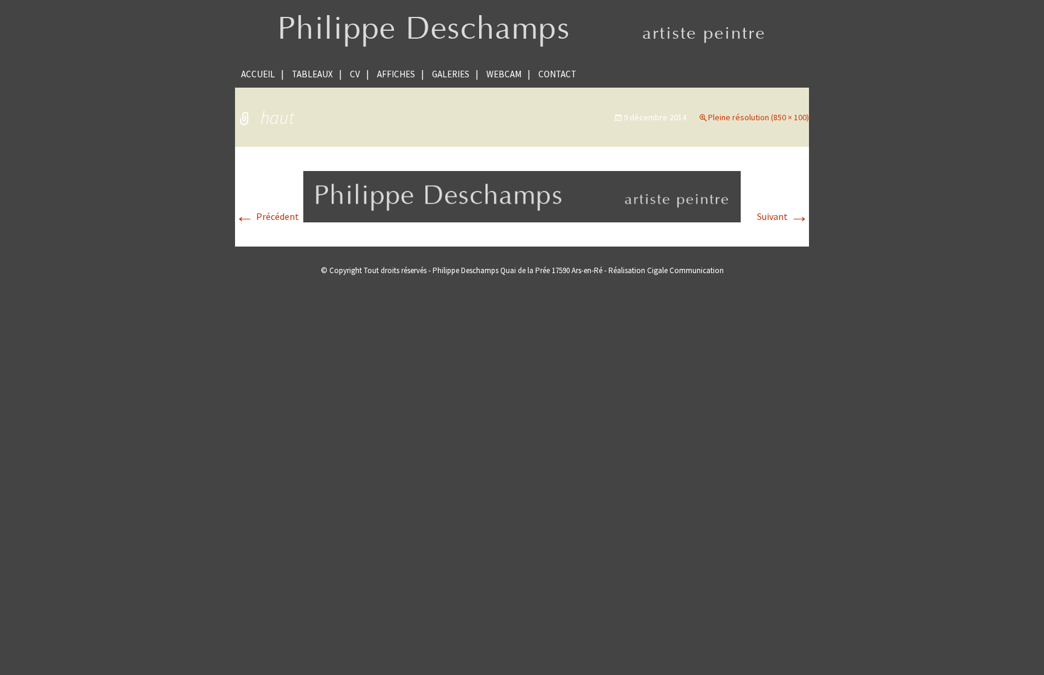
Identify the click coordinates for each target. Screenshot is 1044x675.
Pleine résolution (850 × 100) (758, 117)
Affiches (396, 74)
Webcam (503, 74)
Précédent (267, 216)
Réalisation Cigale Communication (666, 270)
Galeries (450, 74)
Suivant (783, 216)
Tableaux (312, 74)
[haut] (522, 195)
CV (355, 74)
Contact (557, 74)
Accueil (258, 74)
